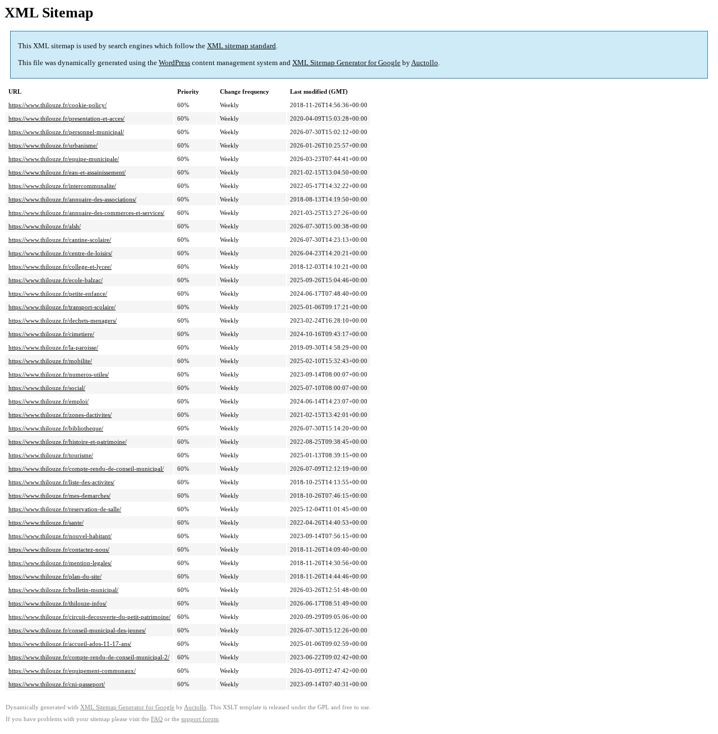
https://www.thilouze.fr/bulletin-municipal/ (63, 589)
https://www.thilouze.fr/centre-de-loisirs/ (60, 253)
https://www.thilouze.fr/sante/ (46, 522)
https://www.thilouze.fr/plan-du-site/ (55, 576)
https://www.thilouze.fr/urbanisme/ (53, 145)
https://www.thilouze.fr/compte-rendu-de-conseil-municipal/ (86, 468)
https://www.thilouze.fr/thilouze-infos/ (57, 603)
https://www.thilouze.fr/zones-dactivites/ (60, 414)
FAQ (157, 719)
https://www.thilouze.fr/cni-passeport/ (56, 684)
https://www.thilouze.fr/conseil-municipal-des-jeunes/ (77, 630)
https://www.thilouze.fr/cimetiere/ (51, 334)
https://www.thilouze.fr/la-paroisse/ (53, 347)
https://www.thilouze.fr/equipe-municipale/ (63, 158)
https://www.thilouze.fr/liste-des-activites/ (61, 482)
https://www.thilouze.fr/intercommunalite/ (62, 185)
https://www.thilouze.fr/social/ (46, 387)
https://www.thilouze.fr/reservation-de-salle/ (64, 509)
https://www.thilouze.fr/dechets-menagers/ (62, 320)
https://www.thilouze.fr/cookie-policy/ (57, 105)
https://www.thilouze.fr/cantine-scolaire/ (59, 239)
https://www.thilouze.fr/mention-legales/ (60, 562)
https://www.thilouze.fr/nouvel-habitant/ (60, 536)
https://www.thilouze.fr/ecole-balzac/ (55, 280)
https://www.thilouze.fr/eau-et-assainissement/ (67, 172)
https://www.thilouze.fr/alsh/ (44, 226)
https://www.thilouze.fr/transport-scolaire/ (62, 307)
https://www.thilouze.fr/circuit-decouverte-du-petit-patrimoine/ (89, 616)
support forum (200, 719)
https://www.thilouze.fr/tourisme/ (50, 455)
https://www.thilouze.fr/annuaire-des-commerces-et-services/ (86, 212)
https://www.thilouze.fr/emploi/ (48, 401)
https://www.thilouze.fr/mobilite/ (50, 360)
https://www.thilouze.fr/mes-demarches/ (59, 495)
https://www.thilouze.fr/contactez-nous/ (58, 549)
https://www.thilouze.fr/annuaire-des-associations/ (72, 199)
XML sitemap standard (241, 46)
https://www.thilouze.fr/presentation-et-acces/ (66, 118)
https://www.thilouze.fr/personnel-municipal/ (66, 132)
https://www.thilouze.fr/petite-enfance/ (57, 293)
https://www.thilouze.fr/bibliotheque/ (55, 428)
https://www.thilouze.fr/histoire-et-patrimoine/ (67, 441)
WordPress (174, 62)
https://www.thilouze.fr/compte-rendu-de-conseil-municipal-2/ (88, 657)
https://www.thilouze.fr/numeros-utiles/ (58, 374)
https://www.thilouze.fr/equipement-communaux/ (72, 670)
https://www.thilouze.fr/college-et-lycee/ (60, 266)
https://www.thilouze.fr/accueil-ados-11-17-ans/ (69, 643)
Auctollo (424, 62)
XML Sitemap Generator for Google (346, 62)
